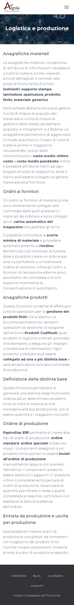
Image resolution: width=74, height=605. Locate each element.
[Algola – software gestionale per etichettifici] (12, 7)
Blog (37, 575)
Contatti (37, 585)
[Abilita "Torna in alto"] (66, 597)
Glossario (55, 575)
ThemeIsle (53, 595)
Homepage (18, 575)
